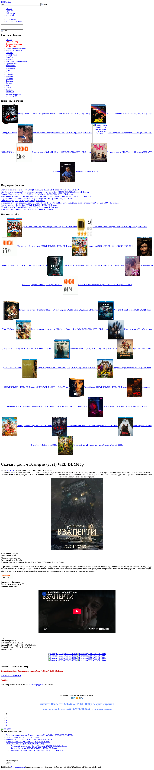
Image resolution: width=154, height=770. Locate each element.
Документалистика (13, 94)
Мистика (9, 79)
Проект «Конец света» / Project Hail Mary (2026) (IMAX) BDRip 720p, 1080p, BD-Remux (37, 194)
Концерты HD (11, 96)
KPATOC (11, 470)
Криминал (10, 59)
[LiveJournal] (82, 698)
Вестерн (9, 90)
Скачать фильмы (18, 767)
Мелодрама (10, 68)
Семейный (10, 57)
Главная (9, 9)
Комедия (9, 70)
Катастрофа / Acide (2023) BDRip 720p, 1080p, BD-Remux (34, 748)
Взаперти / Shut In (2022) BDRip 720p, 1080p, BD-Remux (29, 739)
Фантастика (11, 66)
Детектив (9, 72)
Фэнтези (9, 81)
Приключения (11, 63)
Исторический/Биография (16, 61)
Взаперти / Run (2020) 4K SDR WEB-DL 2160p (25, 744)
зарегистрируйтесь (37, 685)
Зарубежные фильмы (14, 50)
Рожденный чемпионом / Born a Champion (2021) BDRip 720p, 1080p (39, 746)
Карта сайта (11, 15)
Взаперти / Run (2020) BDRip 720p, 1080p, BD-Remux (28, 742)
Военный (9, 74)
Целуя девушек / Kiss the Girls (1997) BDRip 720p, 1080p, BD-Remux (29, 205)
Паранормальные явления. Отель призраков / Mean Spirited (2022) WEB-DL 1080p (39, 735)
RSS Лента (10, 13)
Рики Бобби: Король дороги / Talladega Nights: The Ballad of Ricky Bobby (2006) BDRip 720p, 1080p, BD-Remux (46, 196)
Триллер (9, 77)
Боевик (9, 83)
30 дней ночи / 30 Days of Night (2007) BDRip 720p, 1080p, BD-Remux (29, 207)
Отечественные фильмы (16, 48)
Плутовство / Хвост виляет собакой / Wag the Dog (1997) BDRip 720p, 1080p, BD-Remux (37, 198)
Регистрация (11, 19)
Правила (9, 11)
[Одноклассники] (77, 698)
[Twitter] (74, 698)
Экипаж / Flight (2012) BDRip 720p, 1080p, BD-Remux (23, 201)
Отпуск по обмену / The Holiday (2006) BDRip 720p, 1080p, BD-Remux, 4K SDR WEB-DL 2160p (40, 190)
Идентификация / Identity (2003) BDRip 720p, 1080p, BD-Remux (27, 209)
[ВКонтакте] (72, 698)
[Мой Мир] (79, 698)
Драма (8, 87)
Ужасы (8, 85)
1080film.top (6, 2)
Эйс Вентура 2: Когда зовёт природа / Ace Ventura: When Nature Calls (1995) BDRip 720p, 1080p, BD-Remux (45, 192)
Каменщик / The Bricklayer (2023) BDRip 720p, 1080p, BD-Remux (37, 750)
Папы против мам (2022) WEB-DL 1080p (22, 737)
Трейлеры (10, 92)
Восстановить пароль (14, 21)
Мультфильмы (11, 55)
